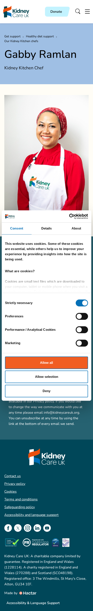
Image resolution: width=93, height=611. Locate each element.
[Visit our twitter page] (18, 528)
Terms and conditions (21, 499)
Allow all (46, 362)
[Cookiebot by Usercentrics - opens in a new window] (69, 216)
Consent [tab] (16, 228)
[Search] (78, 12)
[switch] (82, 316)
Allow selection (46, 376)
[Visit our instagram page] (27, 528)
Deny (46, 391)
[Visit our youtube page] (47, 528)
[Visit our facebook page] (8, 528)
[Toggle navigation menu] (87, 11)
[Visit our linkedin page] (37, 528)
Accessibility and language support (31, 515)
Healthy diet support (40, 36)
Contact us (12, 476)
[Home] (16, 12)
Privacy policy (14, 483)
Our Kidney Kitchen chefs (21, 41)
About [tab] (76, 228)
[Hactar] (27, 593)
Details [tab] (46, 228)
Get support (12, 36)
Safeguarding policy (19, 507)
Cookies (10, 491)
